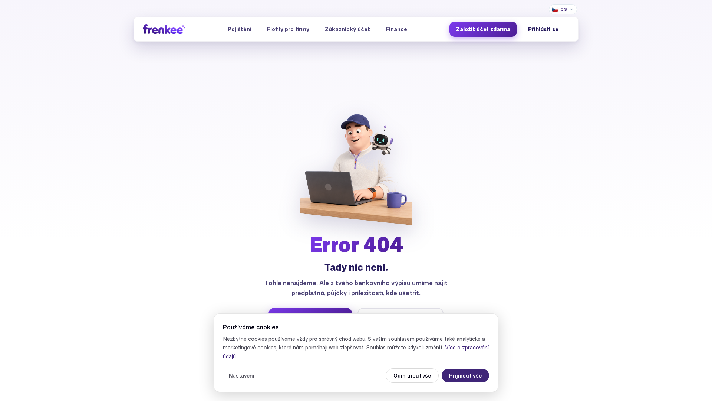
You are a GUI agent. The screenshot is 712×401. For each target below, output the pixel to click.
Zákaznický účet (347, 29)
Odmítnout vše (412, 375)
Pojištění (239, 29)
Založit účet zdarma (483, 29)
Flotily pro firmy (288, 29)
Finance (396, 29)
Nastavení (241, 375)
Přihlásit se (543, 29)
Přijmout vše (465, 375)
